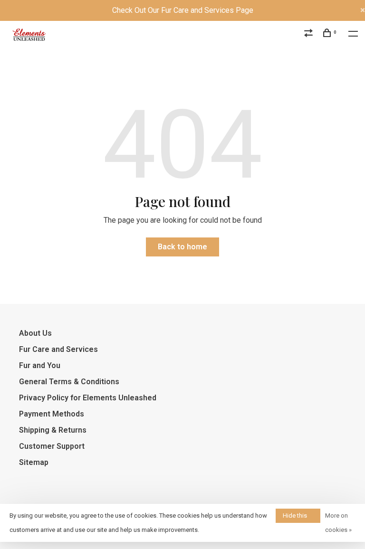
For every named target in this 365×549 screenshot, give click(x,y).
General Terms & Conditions (69, 381)
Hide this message (295, 517)
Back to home (182, 246)
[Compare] (309, 34)
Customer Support (52, 446)
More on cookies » (338, 522)
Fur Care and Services (58, 349)
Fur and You (39, 365)
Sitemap (33, 462)
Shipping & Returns (52, 430)
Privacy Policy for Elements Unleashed (87, 397)
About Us (35, 333)
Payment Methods (51, 413)
